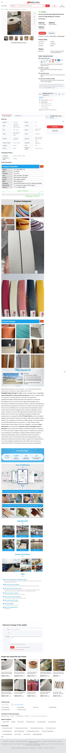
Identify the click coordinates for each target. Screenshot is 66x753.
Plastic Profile (20, 721)
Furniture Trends (27, 734)
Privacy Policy (52, 747)
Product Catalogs (19, 704)
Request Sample (61, 36)
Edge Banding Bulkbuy (37, 734)
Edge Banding (23, 9)
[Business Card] (63, 121)
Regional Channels (52, 741)
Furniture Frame (5, 721)
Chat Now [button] (52, 33)
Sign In (40, 109)
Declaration (46, 747)
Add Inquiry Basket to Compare (19, 42)
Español (14, 743)
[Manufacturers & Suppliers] (33, 2)
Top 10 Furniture (17, 734)
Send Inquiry (42, 33)
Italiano (34, 743)
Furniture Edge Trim (52, 721)
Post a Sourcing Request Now (17, 649)
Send (12, 647)
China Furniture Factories (7, 728)
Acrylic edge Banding (5, 709)
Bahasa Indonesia (37, 745)
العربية (47, 743)
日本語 (54, 743)
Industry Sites (45, 741)
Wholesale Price (39, 741)
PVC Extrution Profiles (21, 709)
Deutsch (38, 743)
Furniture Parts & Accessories (14, 9)
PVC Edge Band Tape (30, 721)
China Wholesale (32, 741)
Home (2, 9)
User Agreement (40, 747)
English (10, 743)
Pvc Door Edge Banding (7, 734)
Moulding (13, 721)
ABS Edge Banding (52, 707)
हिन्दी (57, 743)
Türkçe (27, 745)
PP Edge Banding (20, 707)
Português (19, 743)
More (2, 736)
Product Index (59, 741)
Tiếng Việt (31, 745)
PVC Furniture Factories (50, 728)
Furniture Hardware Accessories (36, 728)
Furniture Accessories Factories (21, 728)
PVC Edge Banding (5, 707)
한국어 (51, 743)
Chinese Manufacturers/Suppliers (21, 741)
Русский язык (28, 743)
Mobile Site (31, 742)
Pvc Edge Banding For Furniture (33, 731)
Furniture (6, 9)
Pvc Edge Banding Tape (7, 731)
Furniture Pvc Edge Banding (47, 731)
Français (23, 743)
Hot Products (5, 741)
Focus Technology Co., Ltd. (24, 747)
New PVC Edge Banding (19, 731)
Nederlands (43, 743)
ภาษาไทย (61, 743)
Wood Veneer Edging (41, 721)
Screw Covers (35, 707)
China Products (11, 741)
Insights (35, 742)
